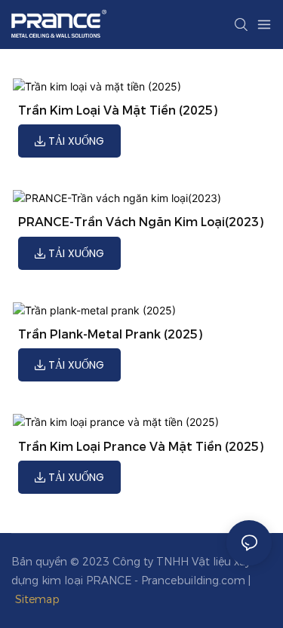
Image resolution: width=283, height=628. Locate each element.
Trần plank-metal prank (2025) (110, 334)
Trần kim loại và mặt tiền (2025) (117, 110)
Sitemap (39, 599)
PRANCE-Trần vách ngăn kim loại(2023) (140, 222)
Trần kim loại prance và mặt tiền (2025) (140, 447)
